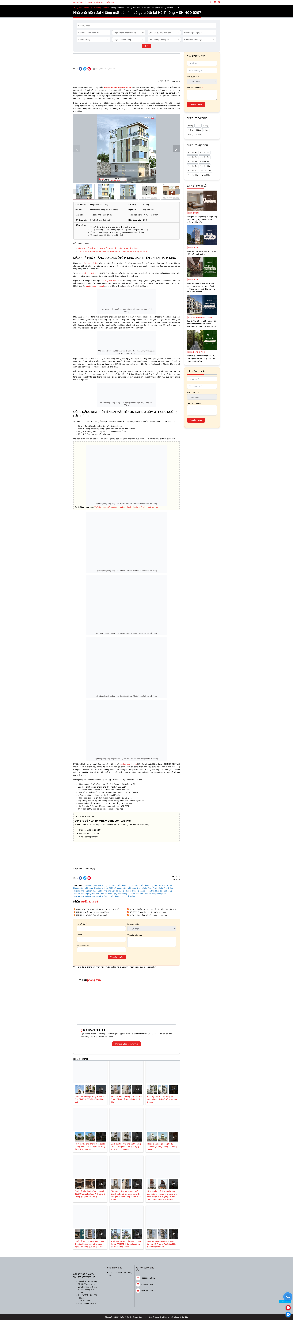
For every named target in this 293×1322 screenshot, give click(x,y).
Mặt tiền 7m (192, 162)
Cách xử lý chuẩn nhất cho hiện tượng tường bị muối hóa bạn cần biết (108, 792)
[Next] (176, 148)
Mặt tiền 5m (192, 157)
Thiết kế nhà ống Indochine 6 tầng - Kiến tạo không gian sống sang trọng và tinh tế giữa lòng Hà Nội (90, 1244)
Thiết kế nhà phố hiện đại (155, 893)
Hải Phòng (102, 885)
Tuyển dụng (109, 2)
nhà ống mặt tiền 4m (110, 280)
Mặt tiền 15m (193, 175)
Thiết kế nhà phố (135, 893)
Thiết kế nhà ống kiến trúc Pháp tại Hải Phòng (152, 891)
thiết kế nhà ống (144, 888)
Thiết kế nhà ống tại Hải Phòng (113, 893)
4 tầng (190, 130)
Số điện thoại (83, 945)
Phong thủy (193, 213)
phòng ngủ (115, 230)
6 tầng (205, 130)
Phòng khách (103, 230)
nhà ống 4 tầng (89, 273)
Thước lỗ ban (98, 2)
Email (79, 935)
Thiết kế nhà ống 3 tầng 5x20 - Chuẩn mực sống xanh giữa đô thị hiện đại (162, 1146)
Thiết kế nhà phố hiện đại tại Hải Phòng (90, 896)
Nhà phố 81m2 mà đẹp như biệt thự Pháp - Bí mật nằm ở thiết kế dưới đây (126, 1099)
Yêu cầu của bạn (134, 935)
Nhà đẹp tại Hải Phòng (83, 888)
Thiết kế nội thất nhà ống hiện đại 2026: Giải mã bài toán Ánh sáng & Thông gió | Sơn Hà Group (90, 1194)
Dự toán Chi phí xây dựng (126, 1044)
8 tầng (198, 134)
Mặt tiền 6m (204, 157)
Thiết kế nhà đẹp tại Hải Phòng (122, 888)
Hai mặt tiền (205, 175)
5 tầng (198, 130)
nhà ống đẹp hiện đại (95, 286)
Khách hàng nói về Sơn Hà (82, 2)
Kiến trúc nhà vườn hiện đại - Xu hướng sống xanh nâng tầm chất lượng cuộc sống (201, 358)
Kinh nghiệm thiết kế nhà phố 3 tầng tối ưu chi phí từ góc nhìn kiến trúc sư (162, 1099)
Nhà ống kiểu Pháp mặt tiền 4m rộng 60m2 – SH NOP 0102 (103, 806)
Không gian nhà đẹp (197, 352)
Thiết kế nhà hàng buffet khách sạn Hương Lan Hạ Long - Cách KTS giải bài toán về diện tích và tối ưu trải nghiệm (201, 287)
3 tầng (205, 126)
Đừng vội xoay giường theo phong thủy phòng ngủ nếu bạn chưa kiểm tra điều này (202, 219)
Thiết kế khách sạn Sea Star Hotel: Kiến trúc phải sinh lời (202, 252)
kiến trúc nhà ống (90, 263)
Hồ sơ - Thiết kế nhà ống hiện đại (146, 885)
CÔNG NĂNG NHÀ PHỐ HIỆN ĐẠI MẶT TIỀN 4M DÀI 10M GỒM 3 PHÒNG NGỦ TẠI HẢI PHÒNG (113, 252)
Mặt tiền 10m (205, 166)
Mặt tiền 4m (167, 885)
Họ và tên (81, 924)
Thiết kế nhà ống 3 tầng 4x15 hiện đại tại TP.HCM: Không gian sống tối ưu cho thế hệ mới (126, 1244)
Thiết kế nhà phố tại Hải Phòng (122, 896)
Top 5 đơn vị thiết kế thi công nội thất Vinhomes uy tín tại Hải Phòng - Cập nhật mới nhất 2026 (201, 324)
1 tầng (190, 126)
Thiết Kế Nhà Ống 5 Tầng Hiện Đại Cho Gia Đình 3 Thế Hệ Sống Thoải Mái (90, 1099)
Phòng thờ (101, 235)
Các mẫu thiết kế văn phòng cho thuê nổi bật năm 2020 (102, 787)
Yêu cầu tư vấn (116, 957)
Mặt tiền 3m (192, 153)
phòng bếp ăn (112, 227)
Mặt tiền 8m (204, 162)
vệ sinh (128, 230)
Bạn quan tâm (133, 924)
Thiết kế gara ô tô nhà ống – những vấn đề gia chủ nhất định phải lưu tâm (126, 507)
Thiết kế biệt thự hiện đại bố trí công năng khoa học (100, 809)
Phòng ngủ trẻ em (107, 232)
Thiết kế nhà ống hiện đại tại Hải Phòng (113, 891)
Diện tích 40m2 (90, 885)
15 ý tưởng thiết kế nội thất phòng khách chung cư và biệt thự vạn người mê (111, 800)
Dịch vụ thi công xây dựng (200, 317)
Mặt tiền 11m (193, 170)
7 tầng (190, 134)
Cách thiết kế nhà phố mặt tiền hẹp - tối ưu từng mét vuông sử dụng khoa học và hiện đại (126, 1146)
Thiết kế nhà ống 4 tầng (163, 888)
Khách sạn (193, 248)
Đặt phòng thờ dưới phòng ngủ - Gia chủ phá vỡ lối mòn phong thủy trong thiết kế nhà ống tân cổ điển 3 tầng (126, 1195)
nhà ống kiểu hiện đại (124, 503)
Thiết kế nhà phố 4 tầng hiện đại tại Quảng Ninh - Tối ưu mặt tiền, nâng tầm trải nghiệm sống (90, 1146)
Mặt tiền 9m (192, 166)
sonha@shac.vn (91, 837)
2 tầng (198, 126)
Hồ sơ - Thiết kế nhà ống (119, 885)
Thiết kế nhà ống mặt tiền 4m (86, 893)
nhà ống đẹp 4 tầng (128, 764)
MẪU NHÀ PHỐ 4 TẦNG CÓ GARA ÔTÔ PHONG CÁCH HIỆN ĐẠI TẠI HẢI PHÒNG (108, 248)
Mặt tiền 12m (206, 170)
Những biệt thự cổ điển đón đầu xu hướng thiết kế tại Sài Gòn (105, 798)
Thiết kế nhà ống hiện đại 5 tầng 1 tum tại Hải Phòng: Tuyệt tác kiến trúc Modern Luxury (161, 1244)
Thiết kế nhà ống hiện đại (84, 891)
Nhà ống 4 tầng (101, 888)
